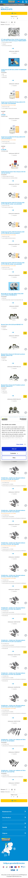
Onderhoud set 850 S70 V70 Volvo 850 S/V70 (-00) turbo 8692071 (13, 137)
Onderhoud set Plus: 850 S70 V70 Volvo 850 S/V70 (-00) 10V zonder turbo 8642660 (12, 263)
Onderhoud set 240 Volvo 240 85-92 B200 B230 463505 (13, 70)
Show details (19, 444)
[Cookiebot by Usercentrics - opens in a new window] (20, 419)
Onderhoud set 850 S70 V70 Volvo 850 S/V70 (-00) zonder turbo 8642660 (13, 102)
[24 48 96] (8, 22)
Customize (13, 453)
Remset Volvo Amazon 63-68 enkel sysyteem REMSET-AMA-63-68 (13, 354)
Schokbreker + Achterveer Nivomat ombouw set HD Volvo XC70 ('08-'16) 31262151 (13, 640)
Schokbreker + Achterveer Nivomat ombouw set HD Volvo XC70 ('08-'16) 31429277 (13, 706)
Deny (14, 457)
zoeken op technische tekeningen (14, 4)
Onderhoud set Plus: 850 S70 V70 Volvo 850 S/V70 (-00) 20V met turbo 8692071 (12, 232)
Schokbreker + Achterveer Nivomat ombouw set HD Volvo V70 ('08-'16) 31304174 (13, 608)
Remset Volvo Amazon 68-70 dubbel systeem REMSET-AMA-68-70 (13, 385)
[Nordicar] (11, 2)
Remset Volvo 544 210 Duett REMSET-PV (12, 324)
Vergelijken (15, 53)
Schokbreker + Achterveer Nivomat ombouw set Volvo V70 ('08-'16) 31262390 (13, 543)
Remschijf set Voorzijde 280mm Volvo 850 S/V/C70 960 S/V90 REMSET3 (12, 294)
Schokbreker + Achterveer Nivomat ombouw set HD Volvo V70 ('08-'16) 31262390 (13, 673)
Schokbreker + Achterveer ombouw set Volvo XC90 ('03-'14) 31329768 (13, 771)
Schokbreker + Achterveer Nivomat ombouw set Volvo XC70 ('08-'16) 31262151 (13, 511)
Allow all (14, 449)
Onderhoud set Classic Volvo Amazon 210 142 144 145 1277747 (13, 172)
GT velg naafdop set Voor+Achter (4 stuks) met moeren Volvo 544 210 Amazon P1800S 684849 (13, 40)
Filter (15, 13)
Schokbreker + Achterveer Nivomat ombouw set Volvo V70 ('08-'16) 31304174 (13, 576)
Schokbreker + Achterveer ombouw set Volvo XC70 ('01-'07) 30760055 (13, 740)
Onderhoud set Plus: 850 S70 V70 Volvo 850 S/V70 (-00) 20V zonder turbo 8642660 (12, 203)
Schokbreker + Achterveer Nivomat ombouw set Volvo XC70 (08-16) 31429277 (13, 478)
